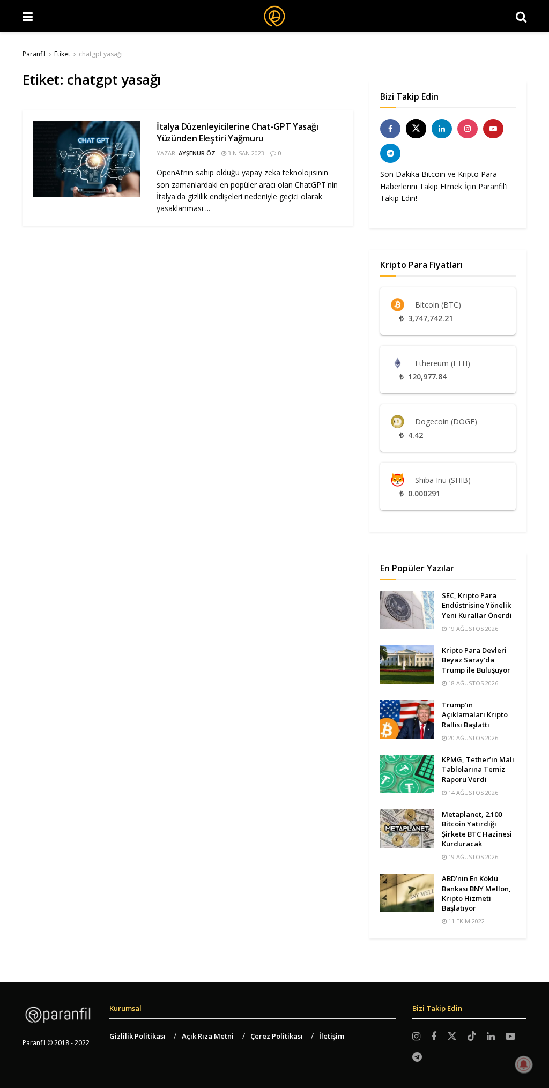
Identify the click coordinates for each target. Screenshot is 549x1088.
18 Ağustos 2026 (472, 683)
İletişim (331, 1036)
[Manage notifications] (523, 1064)
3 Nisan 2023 (245, 153)
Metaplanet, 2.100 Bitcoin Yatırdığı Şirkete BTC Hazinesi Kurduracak (477, 828)
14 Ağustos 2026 (472, 792)
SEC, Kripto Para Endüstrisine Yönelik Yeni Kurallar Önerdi (477, 605)
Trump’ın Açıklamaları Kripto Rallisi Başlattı (475, 714)
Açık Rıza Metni (208, 1036)
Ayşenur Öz (197, 153)
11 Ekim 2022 (466, 921)
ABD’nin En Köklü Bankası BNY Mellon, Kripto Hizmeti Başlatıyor (476, 893)
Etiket (62, 53)
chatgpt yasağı (101, 53)
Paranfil (34, 53)
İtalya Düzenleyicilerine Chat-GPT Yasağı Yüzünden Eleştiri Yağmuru (237, 132)
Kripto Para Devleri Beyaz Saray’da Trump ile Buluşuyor (476, 659)
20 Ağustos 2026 (472, 738)
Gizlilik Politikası (137, 1036)
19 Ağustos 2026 (472, 628)
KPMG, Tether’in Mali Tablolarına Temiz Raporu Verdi (478, 769)
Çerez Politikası (276, 1036)
